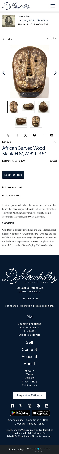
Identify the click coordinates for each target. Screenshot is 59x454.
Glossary (20, 424)
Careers (29, 378)
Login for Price (13, 174)
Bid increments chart (12, 188)
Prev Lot (9, 39)
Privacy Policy (36, 424)
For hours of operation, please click (29, 306)
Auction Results (29, 327)
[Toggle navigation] (53, 6)
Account (29, 357)
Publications (29, 385)
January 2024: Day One (33, 20)
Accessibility (15, 420)
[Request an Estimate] (29, 393)
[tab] (12, 197)
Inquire (53, 160)
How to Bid (29, 331)
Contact (29, 350)
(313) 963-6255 (30, 299)
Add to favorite (55, 142)
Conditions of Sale (37, 420)
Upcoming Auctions (29, 324)
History (29, 371)
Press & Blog (29, 381)
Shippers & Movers (29, 335)
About (29, 364)
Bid (29, 317)
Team (29, 374)
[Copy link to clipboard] (8, 135)
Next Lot (50, 38)
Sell (29, 342)
